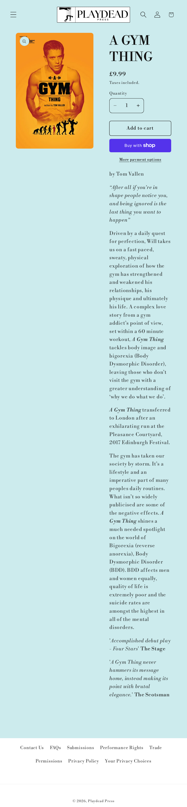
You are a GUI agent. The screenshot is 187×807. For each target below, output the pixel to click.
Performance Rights (121, 748)
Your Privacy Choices (128, 761)
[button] (13, 15)
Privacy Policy (83, 761)
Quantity (118, 93)
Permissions (49, 761)
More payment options (140, 159)
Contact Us (32, 748)
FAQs (55, 748)
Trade (155, 748)
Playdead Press (101, 801)
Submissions (80, 748)
